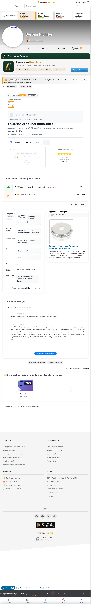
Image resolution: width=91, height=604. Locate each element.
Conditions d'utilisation (11, 457)
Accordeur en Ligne (54, 481)
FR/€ (87, 1)
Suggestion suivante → (57, 215)
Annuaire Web (52, 485)
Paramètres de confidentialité (14, 465)
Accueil (9, 602)
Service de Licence (54, 454)
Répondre (16, 319)
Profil (81, 602)
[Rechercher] (77, 6)
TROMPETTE (11, 86)
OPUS (63, 602)
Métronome (51, 496)
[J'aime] (30, 594)
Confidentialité (8, 461)
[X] (48, 516)
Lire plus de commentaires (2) (45, 353)
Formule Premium (53, 457)
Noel (19, 257)
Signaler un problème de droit (77, 369)
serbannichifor (26, 288)
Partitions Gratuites (13, 478)
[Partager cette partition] (46, 142)
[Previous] (47, 593)
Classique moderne (24, 251)
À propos (31, 48)
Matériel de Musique (13, 489)
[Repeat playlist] (64, 593)
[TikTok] (54, 516)
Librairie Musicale (12, 481)
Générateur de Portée (55, 489)
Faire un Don (51, 461)
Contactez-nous (9, 450)
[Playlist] (88, 594)
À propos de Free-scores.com (14, 447)
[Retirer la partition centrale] (46, 587)
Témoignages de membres (13, 454)
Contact (61, 48)
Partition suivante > (55, 362)
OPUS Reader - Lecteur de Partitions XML (62, 478)
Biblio (45, 602)
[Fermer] (86, 56)
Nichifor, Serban (25, 86)
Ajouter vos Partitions (54, 450)
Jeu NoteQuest (52, 492)
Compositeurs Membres (55, 447)
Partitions (45, 48)
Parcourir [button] (27, 602)
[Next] (58, 593)
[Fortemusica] (38, 539)
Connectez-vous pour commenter (21, 308)
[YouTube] (42, 516)
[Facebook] (36, 516)
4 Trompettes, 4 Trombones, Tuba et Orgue (27, 241)
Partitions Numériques (14, 485)
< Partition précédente (37, 362)
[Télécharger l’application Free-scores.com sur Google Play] (45, 525)
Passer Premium (79, 70)
